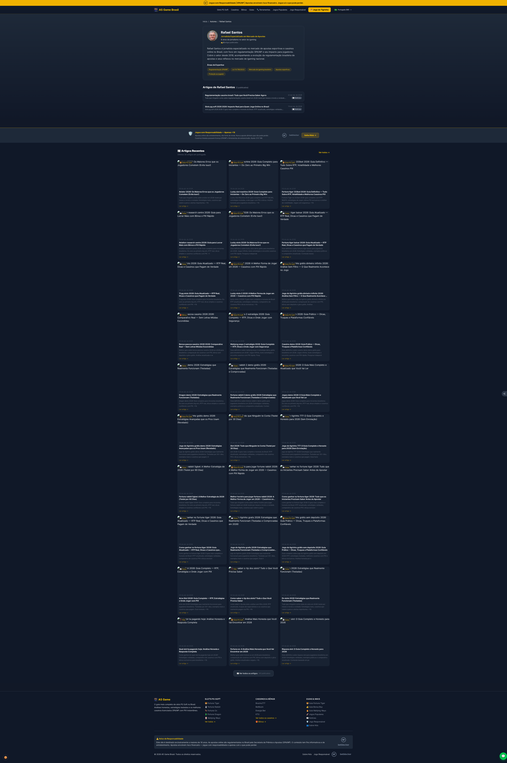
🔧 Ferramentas (263, 10)
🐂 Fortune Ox (211, 710)
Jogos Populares (280, 10)
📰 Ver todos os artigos (253, 673)
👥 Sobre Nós (312, 725)
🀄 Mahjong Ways (212, 718)
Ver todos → (324, 152)
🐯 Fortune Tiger (212, 703)
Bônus (244, 10)
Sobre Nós (307, 754)
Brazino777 (260, 703)
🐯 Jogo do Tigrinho (319, 10)
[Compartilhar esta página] (504, 393)
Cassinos (235, 10)
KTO (257, 714)
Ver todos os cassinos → (266, 718)
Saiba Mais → (310, 135)
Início (205, 21)
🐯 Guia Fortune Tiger (315, 703)
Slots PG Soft (222, 10)
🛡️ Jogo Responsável (315, 722)
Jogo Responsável (298, 10)
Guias (251, 10)
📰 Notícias (311, 718)
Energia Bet (261, 710)
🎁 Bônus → (261, 722)
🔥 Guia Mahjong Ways (316, 710)
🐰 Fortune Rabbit (212, 707)
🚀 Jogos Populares (314, 714)
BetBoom (259, 707)
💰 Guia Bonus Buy (314, 707)
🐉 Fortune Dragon (213, 714)
